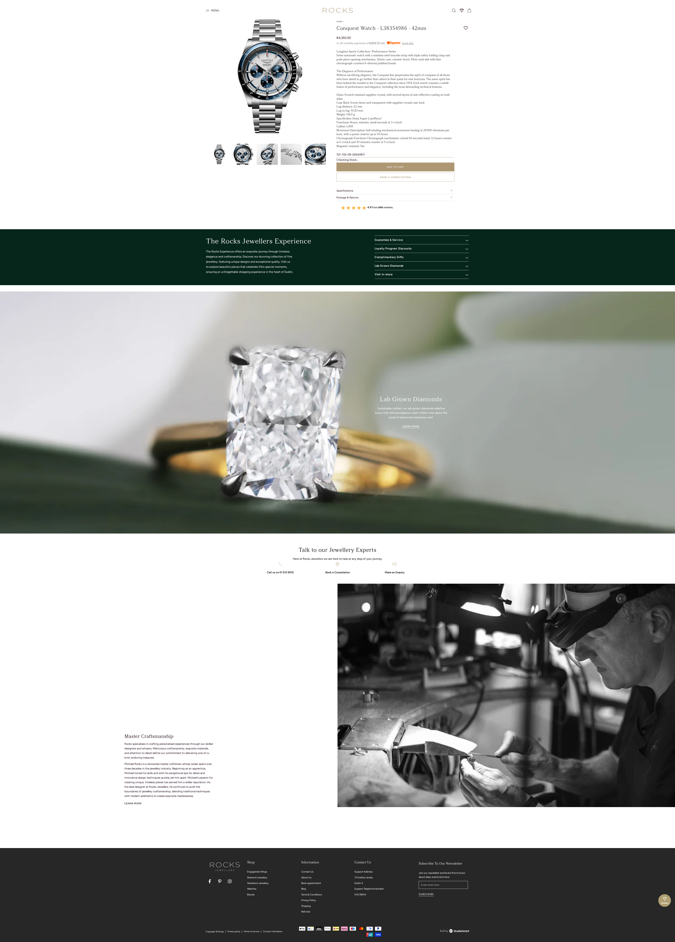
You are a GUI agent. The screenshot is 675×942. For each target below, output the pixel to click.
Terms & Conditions (311, 894)
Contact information (272, 931)
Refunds (305, 911)
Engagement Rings (257, 871)
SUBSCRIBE (426, 894)
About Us (306, 877)
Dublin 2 (358, 883)
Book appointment (311, 883)
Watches (251, 888)
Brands (251, 894)
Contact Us (307, 871)
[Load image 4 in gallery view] (291, 154)
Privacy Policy (308, 900)
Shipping (306, 906)
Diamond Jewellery (257, 877)
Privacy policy (233, 931)
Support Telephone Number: (369, 888)
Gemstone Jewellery (258, 883)
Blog (303, 888)
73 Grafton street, (363, 877)
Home (339, 21)
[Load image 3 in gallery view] (267, 154)
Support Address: (363, 871)
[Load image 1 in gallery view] (219, 154)
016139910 (360, 894)
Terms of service (251, 931)
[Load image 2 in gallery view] (243, 154)
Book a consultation (395, 177)
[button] (454, 10)
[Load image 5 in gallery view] (315, 154)
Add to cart (395, 167)
